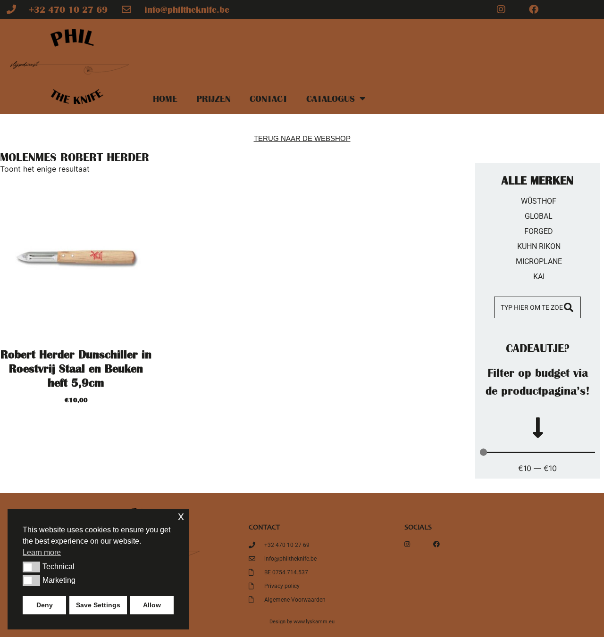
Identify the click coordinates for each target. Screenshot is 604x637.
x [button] (181, 516)
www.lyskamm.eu (314, 622)
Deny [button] (44, 605)
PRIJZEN (213, 98)
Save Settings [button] (98, 605)
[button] (31, 567)
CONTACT (268, 98)
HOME (165, 98)
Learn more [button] (42, 552)
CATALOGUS (330, 98)
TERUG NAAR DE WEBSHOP (302, 138)
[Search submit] (572, 307)
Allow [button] (152, 605)
